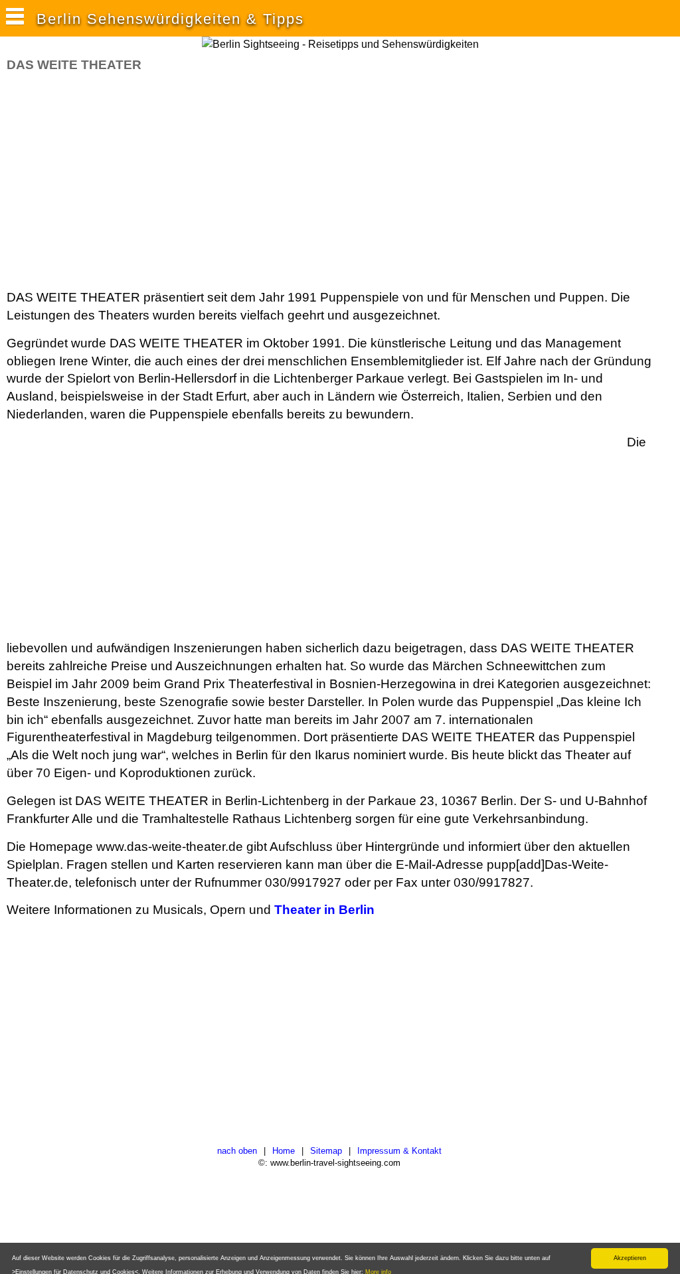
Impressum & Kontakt (399, 1151)
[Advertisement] (248, 181)
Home (283, 1151)
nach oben (237, 1151)
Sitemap (326, 1151)
